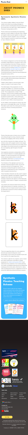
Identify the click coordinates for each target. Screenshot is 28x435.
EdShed (21, 394)
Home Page (4, 393)
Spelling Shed (17, 67)
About (3, 394)
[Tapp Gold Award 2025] (14, 366)
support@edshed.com (7, 407)
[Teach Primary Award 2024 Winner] (6, 376)
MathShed (21, 396)
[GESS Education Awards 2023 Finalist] (6, 382)
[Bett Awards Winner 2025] (9, 357)
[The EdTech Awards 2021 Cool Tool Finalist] (14, 376)
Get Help (7, 417)
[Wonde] (7, 387)
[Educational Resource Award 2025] (5, 366)
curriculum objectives (15, 69)
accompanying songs (18, 158)
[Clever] (15, 386)
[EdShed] (14, 335)
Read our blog (14, 393)
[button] (7, 402)
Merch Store (13, 394)
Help (3, 396)
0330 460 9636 (5, 408)
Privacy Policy (13, 398)
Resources (4, 398)
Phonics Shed (22, 393)
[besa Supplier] (17, 382)
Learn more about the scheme (14, 300)
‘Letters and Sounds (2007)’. (15, 262)
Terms (11, 396)
